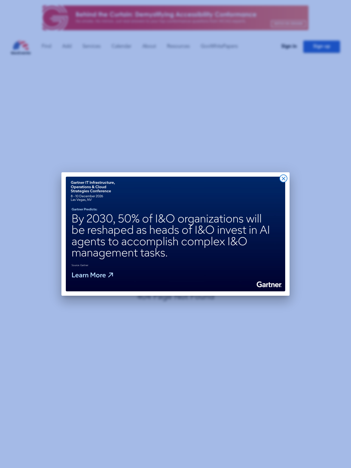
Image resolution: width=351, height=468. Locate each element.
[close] (283, 178)
